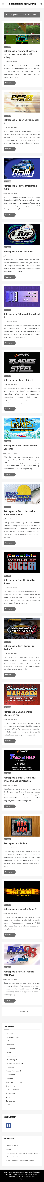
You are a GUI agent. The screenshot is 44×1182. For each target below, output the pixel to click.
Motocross (10, 1067)
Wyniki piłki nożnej (13, 1157)
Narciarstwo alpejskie (14, 1071)
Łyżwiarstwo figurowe (14, 1063)
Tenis (8, 1097)
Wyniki (8, 1149)
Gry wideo (7, 46)
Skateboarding (11, 1086)
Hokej (8, 1052)
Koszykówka (11, 1056)
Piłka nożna (10, 1075)
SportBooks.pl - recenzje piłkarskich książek (23, 1153)
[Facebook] (8, 1125)
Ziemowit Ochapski (11, 61)
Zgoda (22, 1179)
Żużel (8, 1105)
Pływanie (9, 1078)
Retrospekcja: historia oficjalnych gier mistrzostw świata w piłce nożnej (20, 54)
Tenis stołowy (11, 1101)
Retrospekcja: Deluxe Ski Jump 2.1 (21, 909)
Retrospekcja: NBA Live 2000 (18, 252)
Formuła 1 (10, 1045)
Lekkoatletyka (11, 1060)
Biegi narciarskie (12, 1037)
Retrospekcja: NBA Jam (15, 843)
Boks (8, 1041)
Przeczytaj (8, 83)
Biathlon (9, 1033)
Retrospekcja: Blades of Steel (18, 380)
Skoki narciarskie (12, 1090)
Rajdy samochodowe (14, 1082)
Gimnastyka (10, 1048)
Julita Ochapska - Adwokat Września (20, 1161)
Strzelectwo (10, 1093)
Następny (24, 1011)
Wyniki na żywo (12, 1146)
